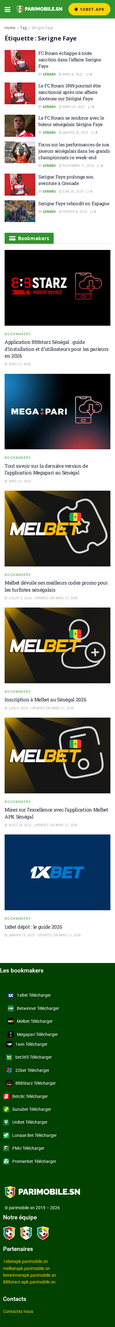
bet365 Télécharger (33, 1057)
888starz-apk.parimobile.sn (29, 1281)
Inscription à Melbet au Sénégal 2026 (45, 699)
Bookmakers (18, 334)
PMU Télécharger (28, 1148)
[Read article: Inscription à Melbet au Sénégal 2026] (57, 645)
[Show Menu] (7, 9)
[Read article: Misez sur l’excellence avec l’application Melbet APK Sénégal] (57, 755)
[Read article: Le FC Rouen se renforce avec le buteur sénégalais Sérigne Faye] (20, 126)
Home (10, 27)
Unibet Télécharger (30, 1122)
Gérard (49, 74)
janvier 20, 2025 (75, 132)
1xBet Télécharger (34, 995)
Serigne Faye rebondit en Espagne (73, 203)
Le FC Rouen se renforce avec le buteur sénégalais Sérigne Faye (71, 121)
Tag (23, 27)
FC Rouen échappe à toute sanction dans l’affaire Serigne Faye (69, 59)
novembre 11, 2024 (78, 165)
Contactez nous (18, 1311)
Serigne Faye (42, 27)
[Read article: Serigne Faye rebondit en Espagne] (20, 211)
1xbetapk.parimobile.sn (25, 1261)
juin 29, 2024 (72, 191)
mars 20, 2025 (73, 107)
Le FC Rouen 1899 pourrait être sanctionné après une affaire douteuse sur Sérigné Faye (69, 92)
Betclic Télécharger (30, 1096)
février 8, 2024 (74, 211)
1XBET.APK (91, 9)
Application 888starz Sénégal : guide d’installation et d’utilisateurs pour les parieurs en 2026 (57, 349)
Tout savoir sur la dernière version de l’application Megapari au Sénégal (46, 469)
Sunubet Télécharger (31, 1109)
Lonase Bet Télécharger (34, 1135)
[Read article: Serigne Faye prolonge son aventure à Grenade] (20, 185)
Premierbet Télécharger (34, 1161)
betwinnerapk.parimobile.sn (29, 1275)
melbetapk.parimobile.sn (26, 1268)
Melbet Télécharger (35, 1021)
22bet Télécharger (32, 1070)
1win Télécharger (31, 1044)
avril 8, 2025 (72, 74)
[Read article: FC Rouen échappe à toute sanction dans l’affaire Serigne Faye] (20, 61)
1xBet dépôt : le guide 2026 (33, 926)
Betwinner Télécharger (38, 1008)
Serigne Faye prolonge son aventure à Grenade (66, 180)
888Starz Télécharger (35, 1083)
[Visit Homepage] (39, 9)
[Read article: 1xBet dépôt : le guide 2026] (57, 872)
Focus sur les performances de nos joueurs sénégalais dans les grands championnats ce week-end (74, 150)
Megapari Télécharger (37, 1034)
